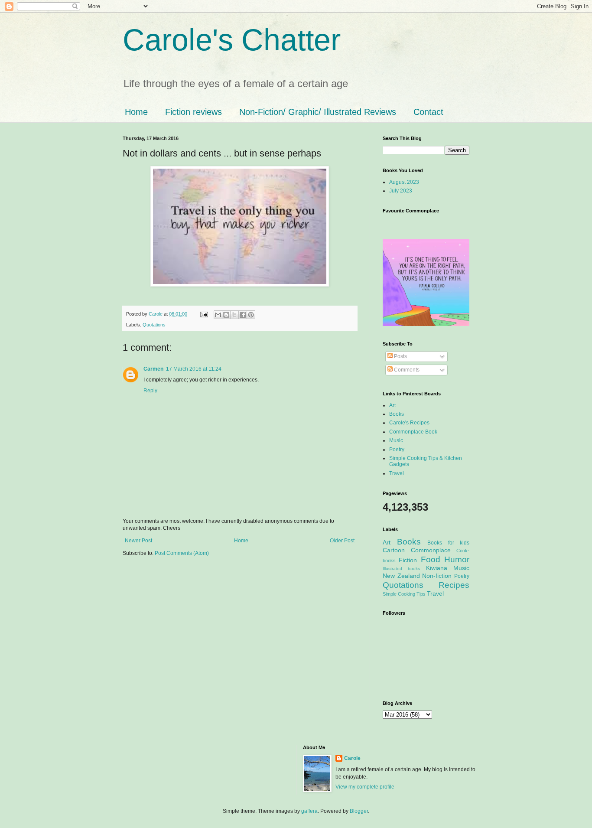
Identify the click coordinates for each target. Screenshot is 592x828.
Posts (400, 356)
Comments (406, 370)
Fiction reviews (193, 112)
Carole (156, 313)
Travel (396, 473)
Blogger (359, 811)
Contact (428, 112)
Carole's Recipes (409, 423)
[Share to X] (234, 314)
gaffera (309, 811)
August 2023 (404, 182)
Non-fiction (437, 575)
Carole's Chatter (232, 40)
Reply (150, 391)
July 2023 (400, 191)
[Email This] (218, 314)
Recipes (454, 585)
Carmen (153, 369)
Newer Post (138, 541)
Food (430, 559)
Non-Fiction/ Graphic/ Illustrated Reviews (317, 112)
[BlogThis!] (226, 314)
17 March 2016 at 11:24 (193, 369)
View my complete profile (364, 787)
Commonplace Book (413, 432)
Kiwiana (436, 567)
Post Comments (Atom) (182, 553)
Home (136, 112)
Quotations (154, 324)
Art (392, 405)
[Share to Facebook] (242, 314)
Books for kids (448, 543)
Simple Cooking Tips (404, 594)
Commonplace (431, 550)
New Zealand (401, 575)
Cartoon (394, 550)
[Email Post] (203, 313)
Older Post (342, 541)
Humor (456, 559)
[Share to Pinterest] (251, 314)
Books (396, 414)
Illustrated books (401, 568)
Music (396, 440)
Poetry (396, 450)
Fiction (408, 560)
